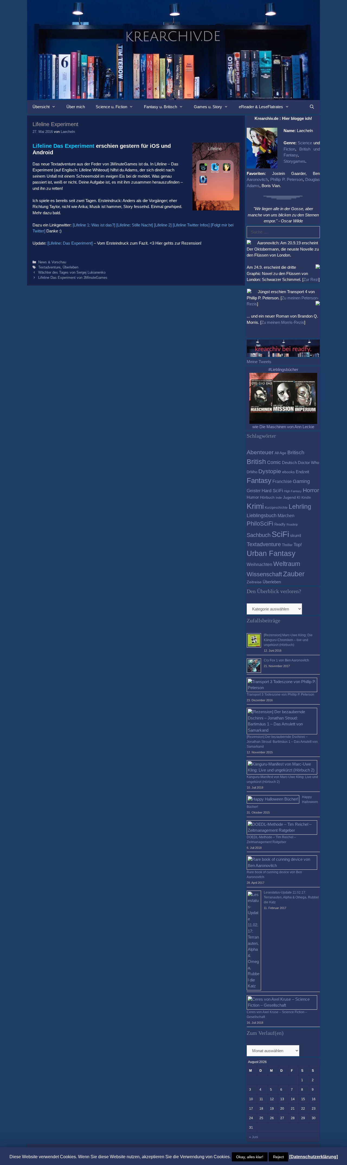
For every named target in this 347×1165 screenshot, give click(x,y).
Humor (253, 497)
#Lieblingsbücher (283, 369)
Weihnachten (259, 564)
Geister (254, 490)
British (256, 461)
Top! (298, 544)
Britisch (295, 452)
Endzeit (302, 472)
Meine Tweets (259, 361)
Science (305, 142)
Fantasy (259, 480)
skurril (295, 535)
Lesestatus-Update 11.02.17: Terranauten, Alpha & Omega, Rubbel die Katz (291, 897)
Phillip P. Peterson (286, 179)
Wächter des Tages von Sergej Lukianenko (71, 272)
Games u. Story (208, 106)
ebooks (288, 472)
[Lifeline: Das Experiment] (70, 243)
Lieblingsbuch (262, 515)
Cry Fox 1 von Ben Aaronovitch (286, 660)
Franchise (282, 481)
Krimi (255, 506)
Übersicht (41, 106)
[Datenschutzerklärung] (313, 1156)
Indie (279, 497)
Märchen (286, 515)
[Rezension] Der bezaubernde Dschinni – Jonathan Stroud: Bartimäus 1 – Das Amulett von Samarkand (282, 741)
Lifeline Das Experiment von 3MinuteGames (72, 278)
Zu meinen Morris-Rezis (282, 322)
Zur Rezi (311, 279)
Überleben (70, 267)
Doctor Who (308, 462)
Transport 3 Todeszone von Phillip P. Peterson (280, 694)
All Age (280, 453)
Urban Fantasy (271, 553)
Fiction (289, 149)
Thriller (287, 545)
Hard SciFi (272, 490)
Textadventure (49, 267)
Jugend (289, 497)
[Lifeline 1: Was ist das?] (94, 225)
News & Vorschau (52, 262)
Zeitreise (254, 582)
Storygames (294, 161)
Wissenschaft (264, 574)
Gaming (301, 481)
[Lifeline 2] (163, 225)
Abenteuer (260, 452)
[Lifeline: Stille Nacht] (134, 225)
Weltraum (286, 563)
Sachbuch (259, 535)
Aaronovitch (257, 179)
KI (298, 497)
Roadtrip (292, 524)
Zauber (293, 574)
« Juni (253, 1137)
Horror (311, 490)
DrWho (252, 472)
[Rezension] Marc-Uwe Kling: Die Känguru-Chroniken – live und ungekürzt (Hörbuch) (288, 640)
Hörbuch (267, 497)
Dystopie (269, 471)
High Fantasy (293, 491)
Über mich (75, 106)
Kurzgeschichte (276, 508)
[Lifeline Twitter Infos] (191, 225)
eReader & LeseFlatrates (261, 106)
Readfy (279, 524)
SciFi (280, 534)
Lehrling (300, 506)
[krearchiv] (173, 49)
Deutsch (289, 462)
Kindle (306, 498)
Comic (274, 462)
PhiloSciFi (260, 523)
